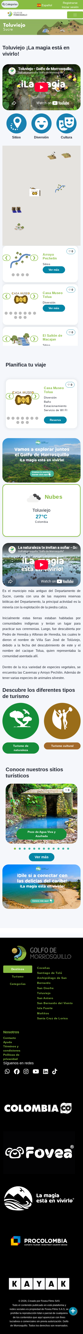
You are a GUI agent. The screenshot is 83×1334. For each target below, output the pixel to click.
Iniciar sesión (70, 7)
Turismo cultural (62, 745)
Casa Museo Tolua (53, 294)
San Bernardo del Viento (55, 1003)
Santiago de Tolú (49, 972)
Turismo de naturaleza (20, 748)
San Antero (45, 998)
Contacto (9, 1038)
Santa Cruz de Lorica (52, 1018)
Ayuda (7, 1042)
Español (46, 5)
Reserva (55, 420)
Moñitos (43, 1013)
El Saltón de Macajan (52, 337)
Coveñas (43, 967)
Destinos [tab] (17, 969)
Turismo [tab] (18, 976)
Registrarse (70, 2)
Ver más (54, 269)
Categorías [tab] (18, 983)
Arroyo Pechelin (50, 256)
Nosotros (11, 1032)
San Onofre (45, 988)
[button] (60, 188)
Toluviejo (44, 993)
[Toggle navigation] (75, 14)
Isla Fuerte (45, 1008)
